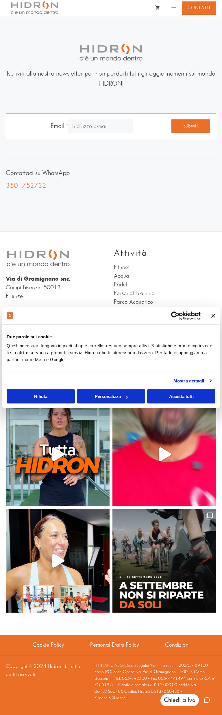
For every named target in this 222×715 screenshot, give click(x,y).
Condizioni (177, 645)
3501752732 (26, 186)
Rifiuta (40, 396)
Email (59, 126)
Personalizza (108, 396)
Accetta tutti (181, 396)
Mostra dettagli (188, 380)
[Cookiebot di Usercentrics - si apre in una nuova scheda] (175, 315)
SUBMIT (190, 126)
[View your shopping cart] (157, 8)
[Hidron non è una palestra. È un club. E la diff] (58, 454)
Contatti (199, 8)
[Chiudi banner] (213, 316)
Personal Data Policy (114, 645)
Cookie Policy (48, 645)
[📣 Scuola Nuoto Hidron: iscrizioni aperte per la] (164, 454)
